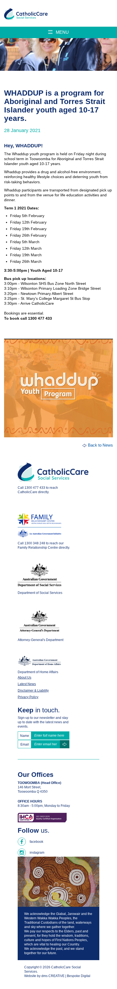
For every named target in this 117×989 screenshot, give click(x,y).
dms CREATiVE (52, 976)
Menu (62, 32)
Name (24, 736)
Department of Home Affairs (38, 672)
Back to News (100, 445)
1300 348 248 (34, 543)
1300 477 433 (34, 488)
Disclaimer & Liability (33, 690)
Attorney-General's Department (40, 640)
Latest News (27, 684)
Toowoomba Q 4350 (33, 791)
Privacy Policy (28, 697)
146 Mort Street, (29, 787)
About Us (24, 677)
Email (24, 744)
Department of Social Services (40, 593)
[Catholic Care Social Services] (26, 14)
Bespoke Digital (78, 976)
